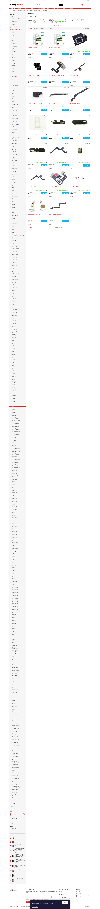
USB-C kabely (14, 653)
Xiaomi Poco (14, 584)
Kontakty (40, 0)
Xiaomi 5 (13, 573)
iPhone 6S (14, 156)
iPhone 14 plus (14, 127)
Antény (13, 30)
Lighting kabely (14, 647)
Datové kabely (14, 645)
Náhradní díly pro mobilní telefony (16, 29)
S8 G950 (13, 525)
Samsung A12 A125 (15, 425)
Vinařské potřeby (15, 798)
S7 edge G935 (14, 522)
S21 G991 (14, 495)
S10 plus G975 (14, 481)
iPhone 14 (14, 126)
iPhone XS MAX (14, 174)
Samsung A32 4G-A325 (16, 459)
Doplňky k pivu (14, 791)
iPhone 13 (14, 120)
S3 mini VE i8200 (15, 511)
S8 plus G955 (14, 526)
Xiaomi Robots (14, 630)
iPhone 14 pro (14, 129)
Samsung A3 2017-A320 (16, 453)
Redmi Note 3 (14, 619)
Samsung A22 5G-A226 (16, 448)
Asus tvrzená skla (15, 742)
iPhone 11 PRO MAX (15, 112)
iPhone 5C (14, 149)
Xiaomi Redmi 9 (15, 606)
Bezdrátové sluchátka (15, 725)
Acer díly (13, 237)
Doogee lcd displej (15, 188)
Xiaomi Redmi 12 (15, 589)
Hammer (13, 192)
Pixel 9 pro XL (14, 378)
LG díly (13, 390)
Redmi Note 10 (15, 609)
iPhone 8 (13, 162)
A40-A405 (14, 437)
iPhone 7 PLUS (14, 160)
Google (13, 48)
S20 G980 (14, 489)
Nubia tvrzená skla (15, 766)
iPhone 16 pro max (15, 143)
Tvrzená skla (14, 734)
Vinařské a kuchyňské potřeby (15, 787)
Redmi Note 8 (14, 626)
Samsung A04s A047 (15, 422)
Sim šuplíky (13, 633)
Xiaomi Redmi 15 (15, 594)
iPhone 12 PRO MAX (15, 118)
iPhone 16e (14, 281)
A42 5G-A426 (14, 439)
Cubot (13, 187)
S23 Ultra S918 (14, 506)
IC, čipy (13, 90)
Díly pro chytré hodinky (16, 20)
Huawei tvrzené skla (15, 756)
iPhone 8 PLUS (14, 163)
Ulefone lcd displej (15, 223)
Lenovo (13, 52)
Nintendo (13, 60)
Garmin (13, 750)
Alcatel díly (14, 238)
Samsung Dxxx (14, 472)
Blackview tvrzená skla (16, 745)
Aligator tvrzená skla (15, 739)
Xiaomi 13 (14, 567)
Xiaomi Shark (14, 631)
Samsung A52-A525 (15, 464)
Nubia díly (13, 401)
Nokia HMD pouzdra (15, 701)
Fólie (12, 659)
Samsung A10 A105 (15, 423)
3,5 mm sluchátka (15, 723)
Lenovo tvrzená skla (15, 758)
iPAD (13, 107)
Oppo (13, 66)
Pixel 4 (13, 351)
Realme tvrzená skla (15, 772)
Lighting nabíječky (15, 669)
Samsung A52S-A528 (15, 465)
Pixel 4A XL (14, 356)
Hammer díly (14, 381)
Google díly (14, 337)
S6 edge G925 (14, 518)
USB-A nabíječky (14, 673)
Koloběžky (12, 27)
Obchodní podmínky (62, 897)
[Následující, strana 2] (87, 228)
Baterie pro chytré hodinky (16, 18)
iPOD (13, 176)
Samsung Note (14, 537)
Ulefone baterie (14, 77)
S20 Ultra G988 (14, 492)
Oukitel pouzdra (14, 706)
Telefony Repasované (15, 786)
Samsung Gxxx (14, 531)
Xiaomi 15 (14, 570)
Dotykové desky (14, 87)
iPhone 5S (14, 151)
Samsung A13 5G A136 (16, 431)
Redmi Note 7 (14, 625)
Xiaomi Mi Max (14, 579)
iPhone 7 (13, 159)
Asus (13, 40)
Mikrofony (13, 231)
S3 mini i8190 (14, 509)
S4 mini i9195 (14, 514)
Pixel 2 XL (13, 343)
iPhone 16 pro (14, 142)
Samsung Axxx (14, 414)
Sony (13, 74)
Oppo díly (13, 404)
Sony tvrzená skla (15, 775)
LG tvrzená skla (14, 759)
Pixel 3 (13, 345)
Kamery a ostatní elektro (16, 783)
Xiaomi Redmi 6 (15, 601)
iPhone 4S (14, 146)
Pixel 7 (13, 365)
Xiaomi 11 (14, 564)
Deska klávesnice (15, 85)
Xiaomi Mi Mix (14, 581)
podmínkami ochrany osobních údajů (42, 899)
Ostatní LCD (14, 213)
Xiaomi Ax (13, 559)
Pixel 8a (13, 373)
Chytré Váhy (14, 781)
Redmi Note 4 (14, 620)
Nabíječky (13, 665)
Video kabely (14, 655)
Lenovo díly (14, 389)
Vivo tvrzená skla (15, 777)
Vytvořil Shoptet (87, 906)
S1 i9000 (13, 476)
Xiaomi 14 (14, 569)
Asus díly (13, 328)
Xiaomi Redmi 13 (15, 590)
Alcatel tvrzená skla (15, 737)
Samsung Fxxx (14, 473)
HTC (12, 49)
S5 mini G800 (14, 517)
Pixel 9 (13, 375)
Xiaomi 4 (13, 572)
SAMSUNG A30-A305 (15, 456)
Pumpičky (13, 803)
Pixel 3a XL (14, 350)
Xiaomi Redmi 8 (15, 604)
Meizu (13, 55)
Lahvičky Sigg (14, 794)
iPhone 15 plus (14, 134)
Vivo (12, 79)
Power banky (14, 720)
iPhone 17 (14, 282)
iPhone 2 (13, 290)
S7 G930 (13, 523)
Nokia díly (13, 398)
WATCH (13, 179)
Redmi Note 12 (15, 612)
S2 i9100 (13, 484)
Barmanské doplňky (15, 789)
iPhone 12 (14, 113)
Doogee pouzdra (15, 689)
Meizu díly (13, 392)
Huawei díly (14, 386)
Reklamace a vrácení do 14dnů (64, 898)
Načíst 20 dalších (58, 227)
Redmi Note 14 (15, 615)
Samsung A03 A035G (15, 418)
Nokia (13, 62)
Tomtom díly (14, 550)
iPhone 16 (14, 138)
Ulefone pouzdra (15, 714)
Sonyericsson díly (15, 548)
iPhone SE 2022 (14, 168)
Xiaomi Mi (13, 561)
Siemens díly (14, 545)
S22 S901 (14, 500)
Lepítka (13, 229)
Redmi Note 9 (14, 628)
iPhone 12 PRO (14, 116)
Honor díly (13, 382)
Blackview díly (14, 331)
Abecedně (50, 28)
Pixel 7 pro (14, 367)
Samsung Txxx (14, 540)
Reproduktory (14, 730)
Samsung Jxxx (14, 534)
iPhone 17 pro (14, 285)
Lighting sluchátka (15, 726)
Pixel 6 (13, 361)
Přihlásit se (29, 901)
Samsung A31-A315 (15, 457)
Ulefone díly (14, 551)
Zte (12, 719)
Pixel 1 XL (13, 340)
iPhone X (13, 170)
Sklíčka (13, 634)
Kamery (13, 93)
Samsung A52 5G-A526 (16, 462)
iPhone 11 (14, 109)
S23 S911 (14, 504)
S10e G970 (14, 483)
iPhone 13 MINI (14, 121)
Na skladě (14, 818)
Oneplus (13, 65)
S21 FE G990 (14, 493)
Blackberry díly (14, 329)
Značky (11, 806)
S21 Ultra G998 (14, 498)
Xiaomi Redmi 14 (15, 592)
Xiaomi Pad (14, 583)
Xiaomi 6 (13, 575)
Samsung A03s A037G (16, 420)
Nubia (13, 209)
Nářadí (13, 232)
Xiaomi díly (14, 558)
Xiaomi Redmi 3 (15, 597)
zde (54, 903)
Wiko (13, 81)
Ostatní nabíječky (15, 672)
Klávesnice (13, 95)
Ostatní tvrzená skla (15, 769)
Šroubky (13, 636)
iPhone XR (14, 171)
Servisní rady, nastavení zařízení (17, 544)
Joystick (13, 92)
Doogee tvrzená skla (15, 748)
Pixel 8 (13, 370)
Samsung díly (14, 412)
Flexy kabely (14, 88)
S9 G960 (13, 528)
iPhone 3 (13, 292)
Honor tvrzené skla (15, 753)
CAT (12, 45)
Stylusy (13, 733)
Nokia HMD (13, 63)
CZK (84, 0)
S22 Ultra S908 (14, 501)
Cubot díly (13, 334)
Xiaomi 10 (14, 562)
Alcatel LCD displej (15, 104)
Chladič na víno (14, 800)
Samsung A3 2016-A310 (16, 451)
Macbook (13, 177)
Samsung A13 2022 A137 (16, 428)
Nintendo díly (14, 396)
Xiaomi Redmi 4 (15, 598)
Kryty (12, 98)
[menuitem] (12, 8)
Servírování (14, 805)
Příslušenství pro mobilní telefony (16, 640)
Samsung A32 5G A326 (16, 461)
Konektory (13, 96)
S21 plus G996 (14, 497)
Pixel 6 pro (14, 362)
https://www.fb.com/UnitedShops (83, 895)
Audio (13, 642)
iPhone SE (14, 165)
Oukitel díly (14, 407)
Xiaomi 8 (13, 576)
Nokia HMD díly (14, 400)
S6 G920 (13, 520)
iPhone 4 (13, 145)
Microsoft (13, 57)
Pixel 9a (13, 379)
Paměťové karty (14, 676)
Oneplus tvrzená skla (15, 767)
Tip (13, 823)
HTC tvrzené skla (15, 755)
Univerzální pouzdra (15, 716)
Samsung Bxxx (14, 468)
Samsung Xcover (15, 542)
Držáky (13, 658)
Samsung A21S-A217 (15, 436)
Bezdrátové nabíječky (15, 667)
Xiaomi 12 (14, 565)
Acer (12, 34)
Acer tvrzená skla (15, 736)
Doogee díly (14, 335)
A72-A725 (14, 446)
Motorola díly (14, 395)
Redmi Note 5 (14, 622)
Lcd (12, 99)
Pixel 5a (13, 359)
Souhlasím (65, 902)
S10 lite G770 (14, 479)
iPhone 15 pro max (15, 137)
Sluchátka (13, 722)
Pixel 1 (13, 339)
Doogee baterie (14, 46)
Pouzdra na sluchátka (15, 728)
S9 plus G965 (14, 529)
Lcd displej (13, 101)
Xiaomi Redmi (14, 586)
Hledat (61, 4)
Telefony (12, 780)
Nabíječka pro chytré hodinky (17, 23)
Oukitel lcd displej (15, 215)
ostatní (14, 828)
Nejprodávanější (43, 28)
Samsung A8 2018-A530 (16, 467)
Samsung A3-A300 (15, 454)
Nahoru (30, 227)
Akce (13, 820)
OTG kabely (14, 651)
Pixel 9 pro (14, 376)
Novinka (14, 821)
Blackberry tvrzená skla (16, 744)
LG (12, 54)
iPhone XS (14, 173)
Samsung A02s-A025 (15, 417)
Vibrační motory (14, 639)
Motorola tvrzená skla (15, 762)
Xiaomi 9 (13, 578)
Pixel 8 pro (14, 371)
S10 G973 (14, 478)
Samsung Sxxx (14, 539)
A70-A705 (14, 445)
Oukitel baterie (14, 70)
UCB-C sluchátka (14, 731)
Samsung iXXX (14, 533)
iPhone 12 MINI (14, 115)
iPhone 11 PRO (14, 110)
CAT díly (13, 332)
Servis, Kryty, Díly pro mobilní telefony (18, 235)
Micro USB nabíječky (15, 670)
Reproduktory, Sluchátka (16, 234)
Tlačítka (13, 637)
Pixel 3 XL (13, 346)
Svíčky (13, 797)
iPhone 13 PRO (14, 123)
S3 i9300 (13, 507)
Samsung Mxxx (14, 536)
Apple (13, 38)
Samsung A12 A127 (15, 426)
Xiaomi (13, 82)
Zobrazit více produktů (58, 25)
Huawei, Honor (14, 51)
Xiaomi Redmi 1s (15, 595)
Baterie (13, 32)
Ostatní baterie (14, 68)
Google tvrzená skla (15, 752)
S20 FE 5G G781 (15, 486)
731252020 (79, 893)
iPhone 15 (14, 132)
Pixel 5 (13, 357)
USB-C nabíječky (14, 675)
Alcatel (13, 35)
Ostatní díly (14, 406)
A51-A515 (14, 442)
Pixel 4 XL (13, 353)
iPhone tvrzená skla (15, 741)
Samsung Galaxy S (15, 475)
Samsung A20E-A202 (15, 432)
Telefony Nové (14, 784)
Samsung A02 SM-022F (16, 415)
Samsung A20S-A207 (15, 434)
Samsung (13, 73)
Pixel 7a (13, 368)
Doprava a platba (48, 0)
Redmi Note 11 (15, 611)
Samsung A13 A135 (15, 429)
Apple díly (13, 242)
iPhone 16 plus (14, 140)
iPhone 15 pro (14, 135)
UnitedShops (80, 896)
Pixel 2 (13, 342)
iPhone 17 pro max (15, 287)
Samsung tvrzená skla (15, 773)
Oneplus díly (14, 403)
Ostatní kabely (14, 650)
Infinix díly (13, 387)
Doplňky (13, 656)
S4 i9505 (13, 512)
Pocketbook (14, 409)
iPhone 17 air (14, 284)
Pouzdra (13, 678)
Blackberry (14, 41)
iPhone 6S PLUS (15, 157)
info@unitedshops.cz (81, 891)
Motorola (13, 59)
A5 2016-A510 (14, 440)
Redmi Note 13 (15, 614)
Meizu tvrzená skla (15, 761)
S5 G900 (13, 515)
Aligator (13, 37)
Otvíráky (13, 802)
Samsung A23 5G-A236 (16, 450)
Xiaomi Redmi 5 (15, 600)
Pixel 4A (13, 354)
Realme (13, 71)
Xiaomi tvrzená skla (15, 778)
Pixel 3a (13, 348)
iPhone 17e (14, 289)
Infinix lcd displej (15, 196)
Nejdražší (36, 28)
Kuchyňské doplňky (15, 792)
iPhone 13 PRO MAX (15, 124)
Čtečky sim (13, 84)
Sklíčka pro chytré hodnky (16, 26)
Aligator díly (14, 240)
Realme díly (14, 411)
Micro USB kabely (15, 648)
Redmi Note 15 (15, 617)
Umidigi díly (14, 553)
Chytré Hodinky (13, 16)
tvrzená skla (14, 770)
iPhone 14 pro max (15, 131)
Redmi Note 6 (14, 623)
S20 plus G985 (14, 490)
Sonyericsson (14, 76)
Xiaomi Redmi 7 (15, 603)
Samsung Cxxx (14, 470)
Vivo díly (13, 554)
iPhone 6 (13, 153)
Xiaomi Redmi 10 (15, 587)
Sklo (12, 795)
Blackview (13, 43)
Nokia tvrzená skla (15, 764)
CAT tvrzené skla (15, 747)
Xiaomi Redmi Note (15, 608)
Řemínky (13, 24)
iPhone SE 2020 (14, 167)
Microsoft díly (14, 393)
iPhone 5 (13, 148)
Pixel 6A (13, 364)
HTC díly (13, 384)
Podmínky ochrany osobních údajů (65, 896)
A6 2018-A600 (14, 443)
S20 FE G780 (14, 487)
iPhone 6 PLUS (14, 154)
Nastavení (35, 906)
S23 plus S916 (14, 503)
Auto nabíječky (14, 644)
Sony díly (13, 547)
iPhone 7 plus (14, 309)
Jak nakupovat (56, 0)
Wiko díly (13, 556)
